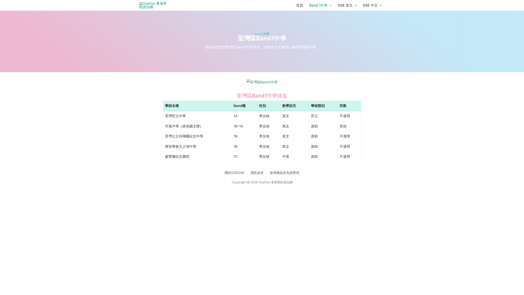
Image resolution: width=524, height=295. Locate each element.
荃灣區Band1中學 (262, 38)
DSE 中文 (370, 5)
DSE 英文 (345, 5)
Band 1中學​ (318, 5)
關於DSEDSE (234, 173)
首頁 (299, 5)
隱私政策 (257, 173)
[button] (330, 5)
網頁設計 (252, 186)
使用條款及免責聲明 (284, 173)
